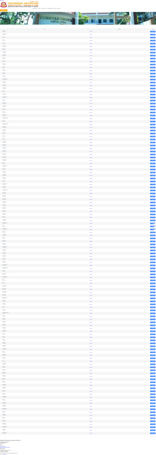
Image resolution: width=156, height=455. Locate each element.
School (39, 8)
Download (153, 31)
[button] (36, 8)
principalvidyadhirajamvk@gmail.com (5, 447)
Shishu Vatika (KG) (50, 8)
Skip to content (2, 0)
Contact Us (58, 8)
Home (33, 8)
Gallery (55, 8)
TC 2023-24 (90, 31)
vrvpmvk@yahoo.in (2, 446)
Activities (43, 8)
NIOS (46, 8)
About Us (36, 8)
